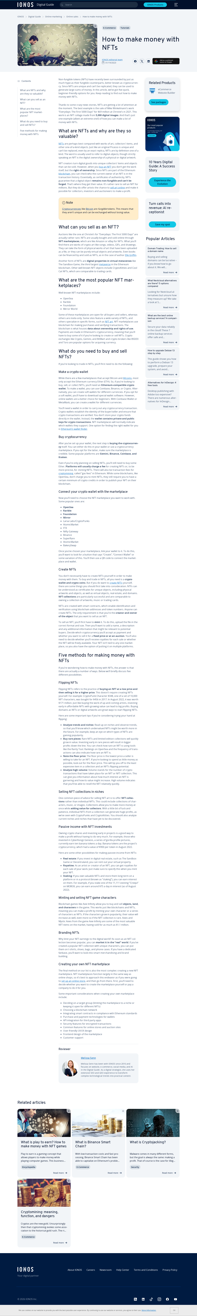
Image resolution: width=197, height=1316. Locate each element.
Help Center (122, 1269)
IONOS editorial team (112, 59)
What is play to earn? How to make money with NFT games (43, 1144)
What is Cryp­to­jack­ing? (148, 1142)
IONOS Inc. (31, 1299)
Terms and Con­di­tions (146, 1269)
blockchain (64, 173)
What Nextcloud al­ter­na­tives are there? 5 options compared (162, 283)
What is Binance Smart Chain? (92, 1144)
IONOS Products (155, 4)
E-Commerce (109, 27)
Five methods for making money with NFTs (33, 132)
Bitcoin (89, 208)
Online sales (72, 16)
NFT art (109, 321)
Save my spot (162, 224)
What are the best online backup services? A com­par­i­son (162, 318)
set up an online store (73, 981)
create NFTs (116, 582)
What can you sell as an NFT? (32, 101)
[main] (98, 583)
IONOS (20, 16)
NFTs (61, 143)
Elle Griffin (130, 255)
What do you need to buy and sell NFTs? (33, 123)
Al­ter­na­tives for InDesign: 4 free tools (162, 384)
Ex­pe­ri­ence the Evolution (162, 182)
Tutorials (125, 27)
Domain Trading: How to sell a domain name (162, 250)
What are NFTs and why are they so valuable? (33, 92)
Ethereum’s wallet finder (74, 429)
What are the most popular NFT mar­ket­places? (31, 112)
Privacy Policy (170, 1269)
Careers (91, 1269)
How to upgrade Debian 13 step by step (161, 352)
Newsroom (106, 1269)
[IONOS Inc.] (36, 1269)
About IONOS (75, 1269)
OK (174, 1310)
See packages (158, 102)
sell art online (117, 187)
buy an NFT (105, 166)
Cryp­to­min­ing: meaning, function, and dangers (39, 1214)
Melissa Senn (88, 1058)
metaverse (105, 264)
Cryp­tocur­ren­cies (71, 208)
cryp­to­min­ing (66, 473)
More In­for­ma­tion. (149, 1310)
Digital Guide (34, 16)
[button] (162, 134)
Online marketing (53, 16)
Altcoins (127, 378)
